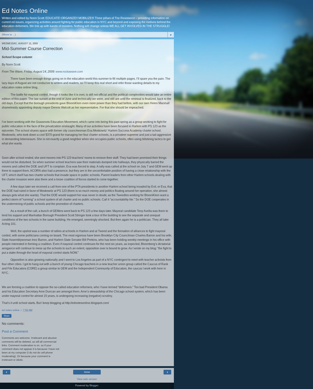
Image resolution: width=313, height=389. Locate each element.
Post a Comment (15, 331)
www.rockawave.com (69, 71)
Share (7, 316)
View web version (87, 379)
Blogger (93, 385)
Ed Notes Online (25, 10)
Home (87, 372)
